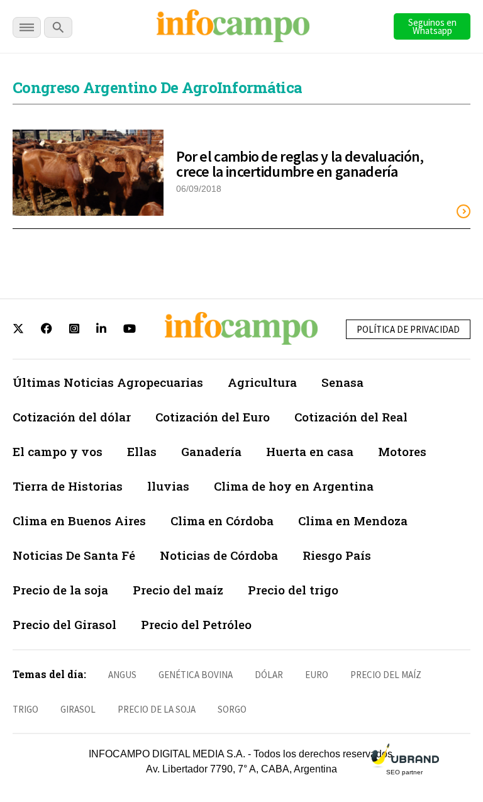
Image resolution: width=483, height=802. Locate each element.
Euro (316, 675)
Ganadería (211, 451)
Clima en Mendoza (353, 520)
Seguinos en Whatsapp (432, 26)
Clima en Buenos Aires (79, 520)
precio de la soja (157, 709)
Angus (122, 675)
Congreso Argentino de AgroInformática (157, 87)
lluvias (168, 486)
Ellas (142, 451)
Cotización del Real (351, 417)
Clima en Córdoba (222, 520)
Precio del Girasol (64, 624)
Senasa (342, 382)
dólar (269, 675)
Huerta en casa (309, 451)
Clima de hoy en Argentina (294, 486)
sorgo (232, 709)
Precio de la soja (60, 590)
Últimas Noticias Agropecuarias (108, 382)
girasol (78, 709)
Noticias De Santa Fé (74, 555)
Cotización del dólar (72, 417)
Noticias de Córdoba (219, 555)
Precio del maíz (178, 590)
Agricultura (262, 382)
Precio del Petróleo (196, 624)
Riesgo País (337, 555)
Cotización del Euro (212, 417)
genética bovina (195, 675)
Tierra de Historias (68, 486)
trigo (25, 709)
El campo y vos (58, 451)
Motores (402, 451)
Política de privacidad (408, 329)
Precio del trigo (293, 590)
